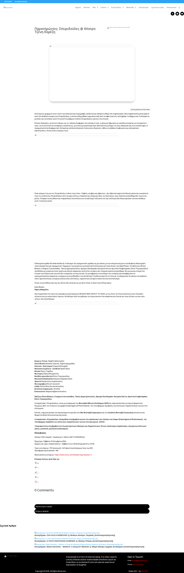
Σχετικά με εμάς (157, 7)
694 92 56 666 (138, 564)
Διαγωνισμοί (144, 7)
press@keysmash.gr (139, 560)
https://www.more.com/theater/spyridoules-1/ (73, 455)
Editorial (86, 7)
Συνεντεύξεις (116, 7)
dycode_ (145, 571)
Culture (103, 7)
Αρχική (78, 7)
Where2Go (130, 7)
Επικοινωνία (171, 7)
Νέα (94, 7)
